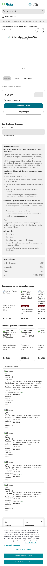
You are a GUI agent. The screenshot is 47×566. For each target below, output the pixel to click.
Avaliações (28, 78)
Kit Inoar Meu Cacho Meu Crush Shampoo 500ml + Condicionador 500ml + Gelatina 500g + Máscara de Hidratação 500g (27, 494)
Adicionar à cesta (23, 105)
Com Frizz (38, 21)
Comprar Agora (23, 112)
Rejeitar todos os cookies (23, 556)
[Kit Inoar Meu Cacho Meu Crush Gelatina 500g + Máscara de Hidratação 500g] (8, 419)
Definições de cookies (23, 549)
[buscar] (42, 11)
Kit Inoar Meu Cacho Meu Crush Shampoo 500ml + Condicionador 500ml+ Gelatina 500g (27, 467)
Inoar (42, 271)
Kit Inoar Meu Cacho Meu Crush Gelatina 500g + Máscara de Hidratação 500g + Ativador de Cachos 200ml (27, 442)
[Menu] (43, 4)
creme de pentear (33, 223)
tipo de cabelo (22, 216)
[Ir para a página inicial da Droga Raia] (7, 4)
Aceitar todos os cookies (23, 562)
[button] (23, 51)
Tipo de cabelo (27, 21)
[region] (23, 546)
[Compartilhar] (43, 30)
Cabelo (16, 21)
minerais (10, 165)
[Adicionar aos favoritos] (38, 30)
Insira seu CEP (7, 128)
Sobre (17, 78)
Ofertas (7, 78)
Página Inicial (6, 21)
